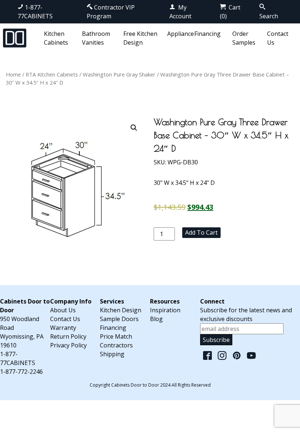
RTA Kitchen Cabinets (52, 74)
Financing (207, 34)
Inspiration (165, 310)
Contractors (116, 345)
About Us (63, 310)
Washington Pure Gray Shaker (119, 74)
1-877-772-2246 (21, 372)
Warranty (63, 328)
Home (13, 74)
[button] (133, 127)
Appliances (182, 34)
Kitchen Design (120, 310)
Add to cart (201, 232)
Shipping (112, 354)
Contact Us (65, 319)
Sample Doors (119, 319)
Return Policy (68, 336)
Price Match (116, 336)
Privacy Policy (68, 345)
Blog (156, 319)
